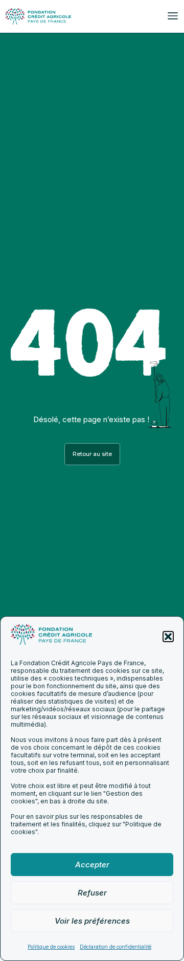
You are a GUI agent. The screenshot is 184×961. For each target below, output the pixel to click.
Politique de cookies (51, 947)
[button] (168, 636)
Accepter (92, 864)
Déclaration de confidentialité (115, 947)
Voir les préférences (92, 921)
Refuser (92, 893)
